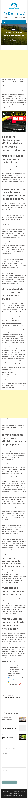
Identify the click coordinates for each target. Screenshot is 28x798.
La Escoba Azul (14, 13)
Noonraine (8, 39)
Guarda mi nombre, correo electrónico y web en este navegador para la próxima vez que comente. (14, 775)
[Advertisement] (14, 64)
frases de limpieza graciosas (9, 728)
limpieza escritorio (7, 719)
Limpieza (14, 29)
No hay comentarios (14, 40)
